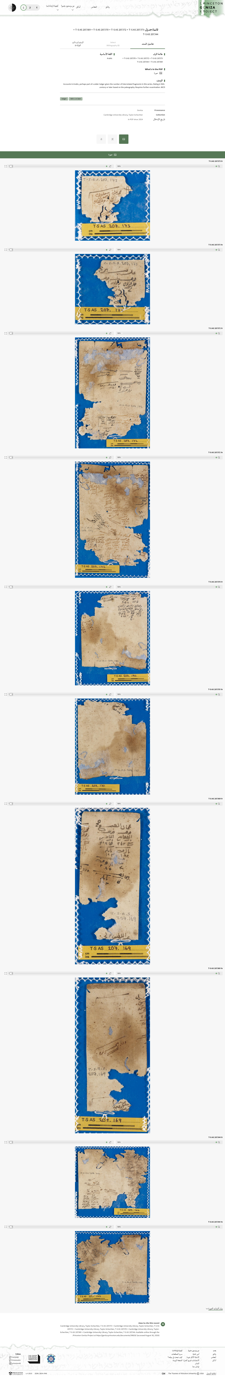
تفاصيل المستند (148, 44)
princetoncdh (16, 1363)
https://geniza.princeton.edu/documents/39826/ (116, 1335)
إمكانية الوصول (211, 1373)
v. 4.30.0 (29, 1373)
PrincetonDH (16, 1360)
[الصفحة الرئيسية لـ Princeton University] (16, 1374)
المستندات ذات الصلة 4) (78, 44)
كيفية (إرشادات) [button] (52, 6)
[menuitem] (112, 8)
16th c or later (75, 99)
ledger (64, 99)
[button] (211, 9)
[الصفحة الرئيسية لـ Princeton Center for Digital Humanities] (32, 1359)
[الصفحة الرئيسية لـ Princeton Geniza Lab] (49, 1359)
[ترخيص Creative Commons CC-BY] (163, 1374)
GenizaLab (15, 1357)
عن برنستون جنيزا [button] (67, 6)
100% (119, 166)
